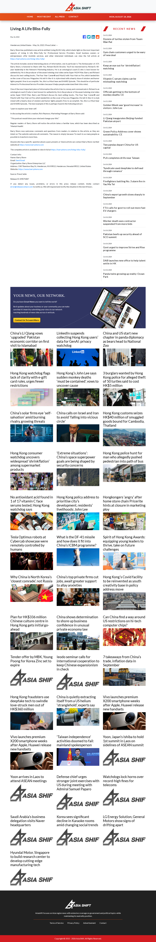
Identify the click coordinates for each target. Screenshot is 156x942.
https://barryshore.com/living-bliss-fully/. (68, 149)
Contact (103, 923)
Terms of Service (56, 923)
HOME (30, 16)
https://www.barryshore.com (32, 145)
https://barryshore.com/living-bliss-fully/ (27, 59)
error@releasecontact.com (21, 186)
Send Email (20, 160)
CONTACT (73, 16)
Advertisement (89, 923)
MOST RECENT (44, 16)
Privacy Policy (73, 923)
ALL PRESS (60, 16)
